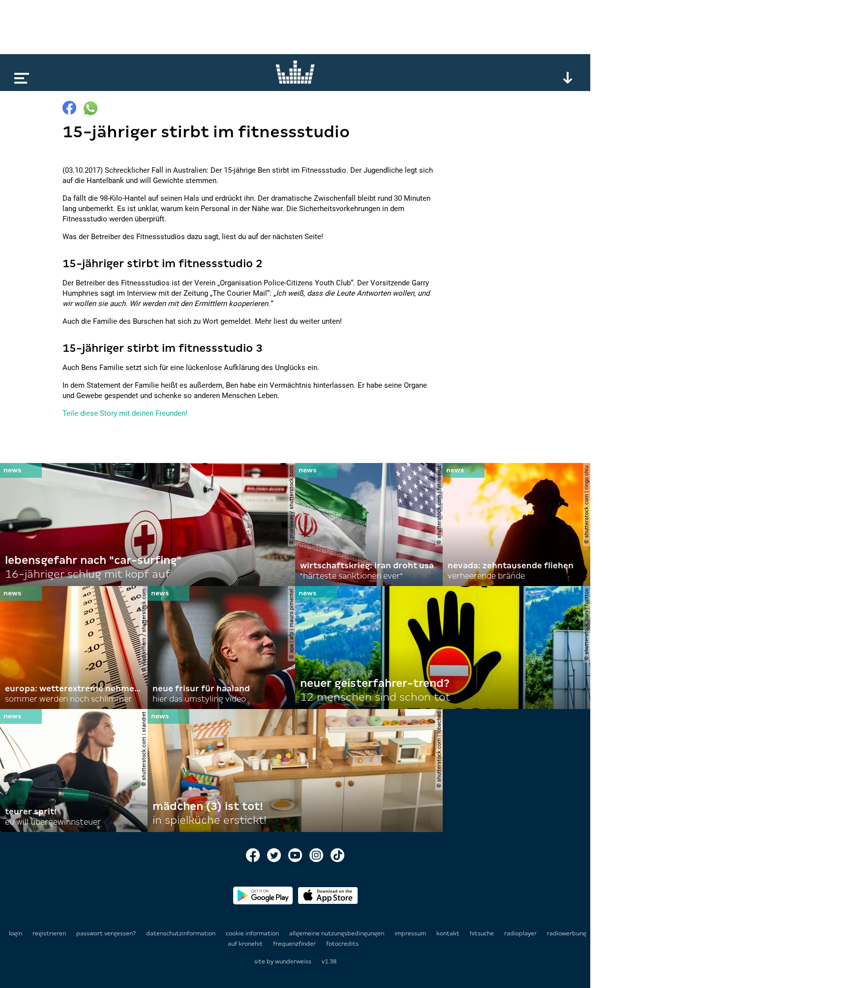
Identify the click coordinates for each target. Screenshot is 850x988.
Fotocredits (342, 943)
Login (15, 933)
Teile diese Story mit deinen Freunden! (124, 413)
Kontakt (448, 933)
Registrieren (49, 933)
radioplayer (521, 933)
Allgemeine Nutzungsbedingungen (337, 933)
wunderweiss (293, 961)
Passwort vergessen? (106, 933)
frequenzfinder (295, 943)
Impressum (411, 933)
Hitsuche (482, 933)
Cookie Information (253, 933)
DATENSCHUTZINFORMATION (181, 933)
